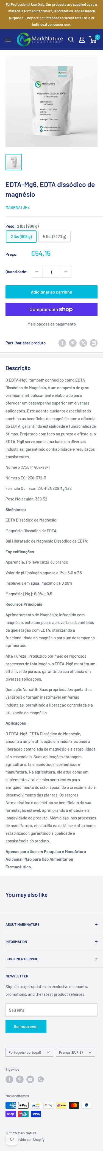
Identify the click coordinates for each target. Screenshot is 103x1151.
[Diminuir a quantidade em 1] (37, 271)
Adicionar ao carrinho (51, 291)
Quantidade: (16, 271)
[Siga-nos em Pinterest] (20, 1079)
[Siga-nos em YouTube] (30, 1079)
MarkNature (17, 207)
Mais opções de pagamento (51, 323)
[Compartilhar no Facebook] (62, 343)
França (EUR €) (71, 1052)
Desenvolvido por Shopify (24, 1139)
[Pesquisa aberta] (71, 40)
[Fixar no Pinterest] (73, 343)
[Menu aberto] (8, 40)
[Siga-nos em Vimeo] (40, 1079)
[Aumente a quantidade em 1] (66, 271)
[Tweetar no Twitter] (83, 343)
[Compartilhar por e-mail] (94, 343)
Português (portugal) (25, 1052)
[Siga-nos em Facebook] (9, 1079)
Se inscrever (26, 1026)
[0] (93, 39)
